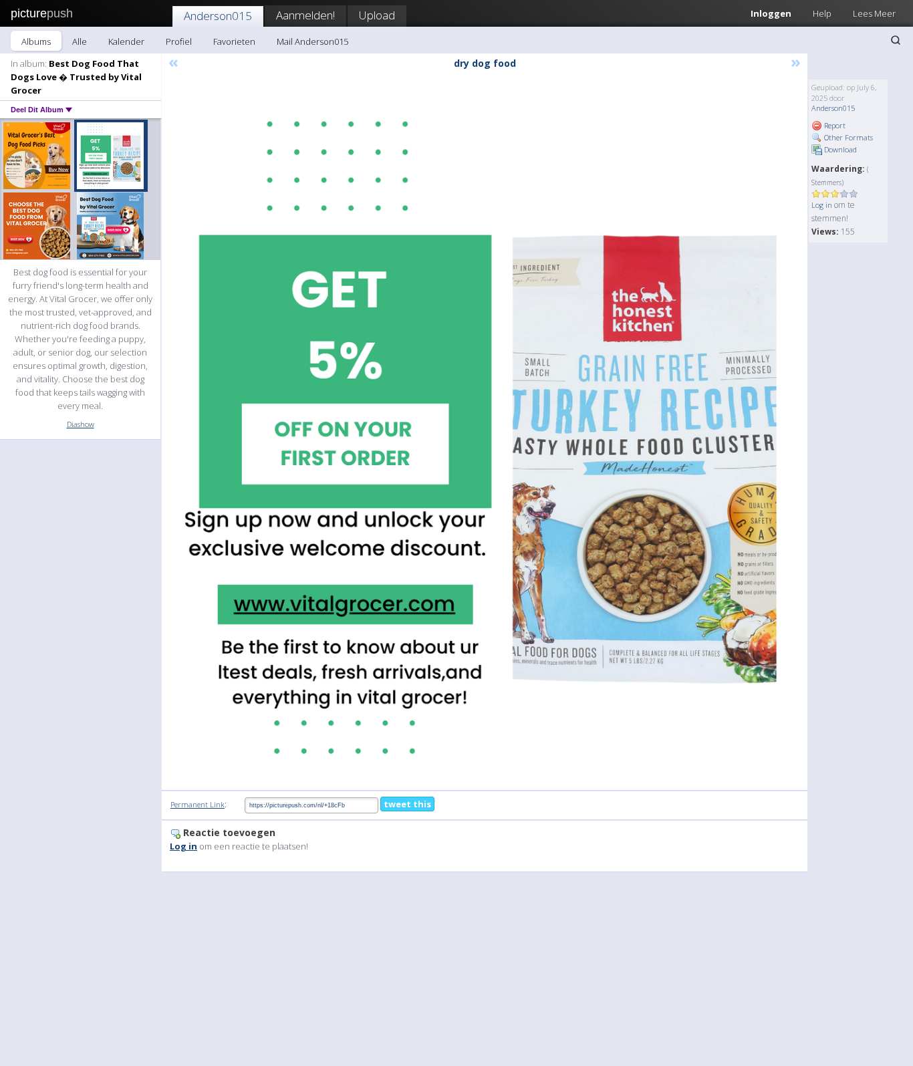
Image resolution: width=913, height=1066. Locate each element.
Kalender (126, 41)
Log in (821, 205)
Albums (36, 41)
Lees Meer (874, 13)
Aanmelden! (305, 15)
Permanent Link (197, 804)
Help (822, 13)
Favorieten (234, 41)
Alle (79, 41)
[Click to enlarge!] (484, 431)
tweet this (407, 804)
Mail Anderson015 (312, 41)
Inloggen (771, 13)
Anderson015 (218, 15)
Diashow (80, 424)
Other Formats (847, 137)
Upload (377, 15)
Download (839, 149)
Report (833, 125)
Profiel (179, 41)
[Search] (895, 40)
